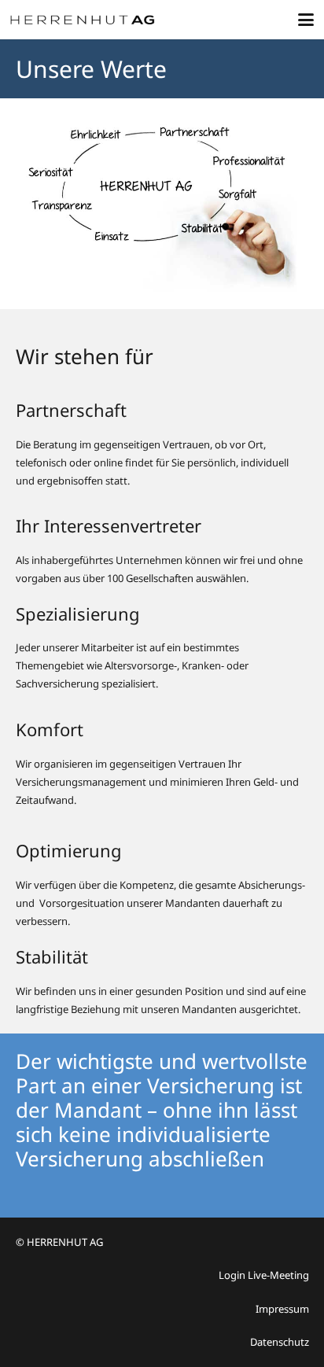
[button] (306, 20)
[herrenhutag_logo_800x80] (89, 20)
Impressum (282, 1309)
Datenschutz (279, 1342)
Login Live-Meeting (264, 1275)
